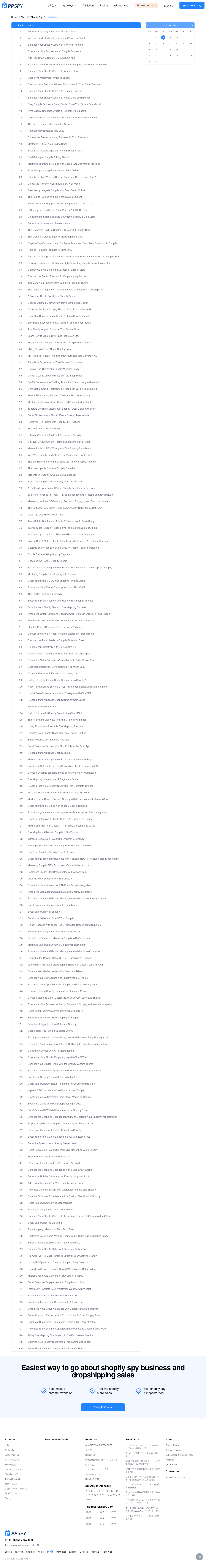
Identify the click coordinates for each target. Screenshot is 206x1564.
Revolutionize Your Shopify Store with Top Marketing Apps (59, 653)
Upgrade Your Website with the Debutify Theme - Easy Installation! (63, 547)
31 (163, 61)
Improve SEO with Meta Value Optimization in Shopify (56, 1090)
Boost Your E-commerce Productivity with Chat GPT (55, 1011)
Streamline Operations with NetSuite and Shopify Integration (60, 891)
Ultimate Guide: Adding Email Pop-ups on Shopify (54, 435)
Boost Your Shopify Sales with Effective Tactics (53, 31)
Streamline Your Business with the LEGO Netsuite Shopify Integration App (67, 1044)
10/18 (113, 1523)
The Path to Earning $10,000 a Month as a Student (55, 197)
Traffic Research (13, 1478)
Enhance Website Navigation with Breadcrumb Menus (57, 971)
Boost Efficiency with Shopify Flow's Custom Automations (58, 415)
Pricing (104, 5)
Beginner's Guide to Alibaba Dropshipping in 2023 (54, 1103)
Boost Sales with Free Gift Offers (45, 1222)
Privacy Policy (172, 1445)
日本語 (50, 1551)
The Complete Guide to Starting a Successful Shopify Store (59, 230)
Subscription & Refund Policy (179, 1454)
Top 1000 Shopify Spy (32, 17)
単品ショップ (11, 1483)
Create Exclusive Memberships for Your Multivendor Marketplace (62, 117)
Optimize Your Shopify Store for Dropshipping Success (57, 607)
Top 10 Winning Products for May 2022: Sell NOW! (55, 481)
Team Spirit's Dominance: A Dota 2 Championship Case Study (61, 521)
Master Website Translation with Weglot (49, 1156)
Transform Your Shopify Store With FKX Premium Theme (58, 283)
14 (191, 43)
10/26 (113, 1511)
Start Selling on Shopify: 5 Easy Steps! (48, 157)
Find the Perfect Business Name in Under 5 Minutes (55, 627)
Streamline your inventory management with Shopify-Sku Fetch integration (67, 812)
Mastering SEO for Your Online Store (47, 144)
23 (156, 55)
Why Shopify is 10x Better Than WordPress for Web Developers (62, 534)
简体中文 (19, 1551)
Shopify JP (90, 1454)
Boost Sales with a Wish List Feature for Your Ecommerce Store (62, 1083)
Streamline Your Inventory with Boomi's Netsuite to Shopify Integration (65, 1070)
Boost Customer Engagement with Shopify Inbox (53, 905)
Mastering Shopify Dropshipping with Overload (53, 574)
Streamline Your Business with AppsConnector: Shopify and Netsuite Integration (70, 1004)
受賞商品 (89, 1464)
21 (191, 49)
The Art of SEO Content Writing (44, 428)
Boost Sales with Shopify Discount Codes (50, 1203)
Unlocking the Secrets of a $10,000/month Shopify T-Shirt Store (61, 216)
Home (14, 17)
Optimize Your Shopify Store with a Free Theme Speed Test (59, 1341)
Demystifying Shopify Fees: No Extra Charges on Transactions (61, 633)
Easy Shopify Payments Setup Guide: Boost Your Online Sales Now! (64, 104)
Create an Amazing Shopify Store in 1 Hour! (51, 852)
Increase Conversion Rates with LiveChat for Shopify (56, 839)
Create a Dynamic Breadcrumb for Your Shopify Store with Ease (62, 772)
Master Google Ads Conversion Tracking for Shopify (55, 1275)
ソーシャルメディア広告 (97, 1469)
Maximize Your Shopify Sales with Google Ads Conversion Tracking (64, 163)
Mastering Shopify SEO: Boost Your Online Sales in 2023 (58, 865)
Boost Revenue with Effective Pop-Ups (48, 739)
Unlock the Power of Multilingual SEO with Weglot (54, 183)
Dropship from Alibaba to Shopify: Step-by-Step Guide (56, 700)
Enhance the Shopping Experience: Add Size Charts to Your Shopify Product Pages (72, 1116)
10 (163, 43)
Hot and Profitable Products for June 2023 (50, 249)
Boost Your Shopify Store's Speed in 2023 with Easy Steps (59, 1136)
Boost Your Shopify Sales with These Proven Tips (54, 931)
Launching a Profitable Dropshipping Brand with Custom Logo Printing (65, 964)
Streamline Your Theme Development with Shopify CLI (57, 587)
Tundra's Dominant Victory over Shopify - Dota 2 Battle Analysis (62, 408)
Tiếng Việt (107, 1551)
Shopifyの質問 (92, 1478)
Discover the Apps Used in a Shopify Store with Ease (56, 640)
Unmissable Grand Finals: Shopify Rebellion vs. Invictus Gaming (62, 388)
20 (184, 49)
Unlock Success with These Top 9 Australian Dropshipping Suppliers (64, 925)
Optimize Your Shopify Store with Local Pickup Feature (57, 733)
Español (73, 1551)
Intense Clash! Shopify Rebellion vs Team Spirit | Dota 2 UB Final (63, 527)
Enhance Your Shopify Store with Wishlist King (53, 71)
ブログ (88, 1449)
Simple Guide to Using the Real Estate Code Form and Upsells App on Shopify (70, 567)
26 (177, 55)
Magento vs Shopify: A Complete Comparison (52, 475)
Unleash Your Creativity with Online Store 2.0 (52, 647)
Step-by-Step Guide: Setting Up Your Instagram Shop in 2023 (60, 1123)
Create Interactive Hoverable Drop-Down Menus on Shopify (59, 1097)
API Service (121, 5)
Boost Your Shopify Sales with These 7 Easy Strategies (57, 805)
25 (170, 55)
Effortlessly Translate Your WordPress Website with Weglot (59, 1289)
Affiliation (170, 1459)
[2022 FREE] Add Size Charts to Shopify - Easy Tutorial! (58, 1262)
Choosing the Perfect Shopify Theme (47, 561)
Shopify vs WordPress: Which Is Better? (49, 77)
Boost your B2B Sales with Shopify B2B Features (54, 422)
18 (170, 49)
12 (177, 43)
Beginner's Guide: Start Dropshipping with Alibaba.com (57, 872)
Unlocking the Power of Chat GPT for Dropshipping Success (60, 958)
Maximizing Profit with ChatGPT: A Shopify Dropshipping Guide (61, 825)
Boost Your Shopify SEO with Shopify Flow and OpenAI (57, 580)
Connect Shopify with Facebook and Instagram (53, 673)
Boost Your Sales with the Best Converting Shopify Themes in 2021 (64, 766)
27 (184, 55)
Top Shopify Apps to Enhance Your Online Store (53, 329)
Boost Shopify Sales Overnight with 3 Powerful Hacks (56, 1348)
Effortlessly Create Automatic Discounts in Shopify (54, 1130)
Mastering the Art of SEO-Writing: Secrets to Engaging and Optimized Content (69, 501)
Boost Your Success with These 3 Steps (49, 223)
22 (149, 55)
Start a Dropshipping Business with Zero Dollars (53, 170)
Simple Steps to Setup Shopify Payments (50, 554)
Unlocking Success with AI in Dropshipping (51, 1050)
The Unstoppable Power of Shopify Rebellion (52, 468)
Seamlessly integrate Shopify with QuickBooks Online (56, 190)
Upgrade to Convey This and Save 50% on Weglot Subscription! (62, 1269)
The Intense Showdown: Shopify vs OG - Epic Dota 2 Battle (59, 342)
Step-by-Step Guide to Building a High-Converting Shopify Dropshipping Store (69, 263)
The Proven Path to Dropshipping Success (50, 124)
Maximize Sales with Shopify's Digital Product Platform (57, 944)
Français (95, 1551)
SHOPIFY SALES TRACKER (98, 1445)
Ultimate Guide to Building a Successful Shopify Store (56, 269)
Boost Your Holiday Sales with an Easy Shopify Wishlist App (60, 1176)
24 (163, 55)
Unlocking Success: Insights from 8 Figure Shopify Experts (59, 316)
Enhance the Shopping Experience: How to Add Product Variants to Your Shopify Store (74, 256)
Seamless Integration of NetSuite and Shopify (52, 1024)
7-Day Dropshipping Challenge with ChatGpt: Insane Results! (60, 1335)
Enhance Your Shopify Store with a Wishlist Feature (55, 44)
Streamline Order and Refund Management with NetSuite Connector (64, 951)
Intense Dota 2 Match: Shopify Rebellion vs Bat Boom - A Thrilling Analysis (68, 541)
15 (149, 49)
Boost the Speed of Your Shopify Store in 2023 (52, 1143)
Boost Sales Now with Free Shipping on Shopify (53, 1017)
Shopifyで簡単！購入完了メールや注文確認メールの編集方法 (142, 1462)
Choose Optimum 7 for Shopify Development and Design (58, 302)
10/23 (113, 1517)
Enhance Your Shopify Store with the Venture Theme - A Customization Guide (69, 1216)
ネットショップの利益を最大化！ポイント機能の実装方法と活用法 (142, 1478)
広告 (7, 1445)
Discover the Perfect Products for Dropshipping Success (58, 276)
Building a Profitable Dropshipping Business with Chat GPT (59, 845)
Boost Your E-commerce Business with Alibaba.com (55, 1302)
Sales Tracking (12, 1454)
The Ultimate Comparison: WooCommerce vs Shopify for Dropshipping (65, 289)
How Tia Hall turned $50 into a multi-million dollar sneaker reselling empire (68, 686)
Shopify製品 (10, 1464)
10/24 (101, 1517)
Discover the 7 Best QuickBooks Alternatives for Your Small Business (65, 84)
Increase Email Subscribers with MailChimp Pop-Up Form (58, 792)
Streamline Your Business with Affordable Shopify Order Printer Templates (67, 64)
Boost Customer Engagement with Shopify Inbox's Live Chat (60, 203)
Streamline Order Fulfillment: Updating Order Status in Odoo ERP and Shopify (69, 613)
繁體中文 (30, 1551)
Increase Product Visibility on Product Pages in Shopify (57, 38)
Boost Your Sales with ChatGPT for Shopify (51, 918)
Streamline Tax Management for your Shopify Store (55, 150)
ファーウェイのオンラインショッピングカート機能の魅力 (142, 1447)
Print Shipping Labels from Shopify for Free (51, 1229)
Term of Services (174, 1449)
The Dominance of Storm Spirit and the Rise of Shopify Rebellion (62, 461)
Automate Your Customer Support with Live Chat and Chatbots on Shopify (67, 1328)
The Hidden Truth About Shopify (45, 594)
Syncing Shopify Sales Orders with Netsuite (51, 1209)
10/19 (101, 1523)
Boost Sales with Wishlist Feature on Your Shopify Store (58, 1110)
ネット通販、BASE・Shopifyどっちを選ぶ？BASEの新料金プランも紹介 (142, 1509)
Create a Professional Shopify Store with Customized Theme (60, 819)
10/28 (88, 1511)
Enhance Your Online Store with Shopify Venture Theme (58, 977)
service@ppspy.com (175, 1477)
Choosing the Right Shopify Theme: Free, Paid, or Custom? (59, 309)
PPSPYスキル (11, 1493)
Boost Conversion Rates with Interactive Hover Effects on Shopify (63, 1150)
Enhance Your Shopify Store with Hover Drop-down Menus (59, 97)
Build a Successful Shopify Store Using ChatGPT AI (55, 713)
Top (199, 1556)
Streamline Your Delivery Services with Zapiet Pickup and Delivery (63, 1308)
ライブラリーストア (14, 1469)
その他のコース (92, 1474)
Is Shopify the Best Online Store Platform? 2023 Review (57, 210)
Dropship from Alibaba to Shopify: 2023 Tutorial (53, 832)
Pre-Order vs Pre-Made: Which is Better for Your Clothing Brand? (62, 1255)
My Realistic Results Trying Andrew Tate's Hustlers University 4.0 (62, 355)
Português (61, 1551)
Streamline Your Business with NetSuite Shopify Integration (59, 885)
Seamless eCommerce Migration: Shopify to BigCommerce (59, 938)
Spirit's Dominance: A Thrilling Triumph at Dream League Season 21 (64, 382)
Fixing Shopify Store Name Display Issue (50, 349)
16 (156, 49)
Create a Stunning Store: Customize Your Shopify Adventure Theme (64, 997)
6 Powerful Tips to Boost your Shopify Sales (51, 296)
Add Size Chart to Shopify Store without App (51, 58)
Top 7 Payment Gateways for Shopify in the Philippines (57, 719)
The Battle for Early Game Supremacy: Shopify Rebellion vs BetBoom (65, 508)
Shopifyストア (11, 1474)
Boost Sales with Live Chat (42, 706)
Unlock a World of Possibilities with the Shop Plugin (55, 375)
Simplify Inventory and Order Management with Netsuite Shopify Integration (68, 1037)
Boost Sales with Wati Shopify (44, 911)
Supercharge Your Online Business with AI (50, 1030)
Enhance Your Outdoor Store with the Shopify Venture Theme (60, 1064)
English (8, 1551)
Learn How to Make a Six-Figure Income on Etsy (53, 336)
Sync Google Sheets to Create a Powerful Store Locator (57, 111)
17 (163, 49)
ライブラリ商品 (12, 1459)
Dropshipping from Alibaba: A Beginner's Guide (53, 779)
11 (170, 43)
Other (88, 1499)
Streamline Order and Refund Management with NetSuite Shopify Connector (68, 898)
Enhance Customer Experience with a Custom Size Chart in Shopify (64, 1196)
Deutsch (84, 1551)
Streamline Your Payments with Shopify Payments (54, 51)
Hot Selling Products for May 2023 (46, 130)
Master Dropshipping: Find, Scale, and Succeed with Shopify (60, 402)
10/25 (88, 1517)
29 (149, 61)
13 (184, 43)
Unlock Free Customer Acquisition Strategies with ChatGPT (59, 693)
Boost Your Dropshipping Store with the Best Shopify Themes (60, 600)
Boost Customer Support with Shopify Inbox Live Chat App (59, 746)
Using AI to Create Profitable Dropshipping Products (55, 726)
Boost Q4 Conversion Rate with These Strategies (54, 1242)
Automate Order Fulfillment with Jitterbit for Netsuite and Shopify (62, 1189)
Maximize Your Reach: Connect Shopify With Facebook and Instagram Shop (68, 799)
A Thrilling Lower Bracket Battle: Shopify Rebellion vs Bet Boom (62, 488)
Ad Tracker (10, 1449)
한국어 (41, 1551)
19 (177, 49)
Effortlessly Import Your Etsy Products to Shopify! (54, 1163)
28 (191, 55)
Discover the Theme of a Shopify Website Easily (53, 369)
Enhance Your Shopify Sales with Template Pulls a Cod (57, 1249)
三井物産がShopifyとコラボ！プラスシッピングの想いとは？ (142, 1501)
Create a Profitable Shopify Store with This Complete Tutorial (60, 786)
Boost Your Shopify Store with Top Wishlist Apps (53, 1077)
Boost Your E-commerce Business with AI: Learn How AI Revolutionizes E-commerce (73, 858)
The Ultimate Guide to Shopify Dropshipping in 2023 (56, 236)
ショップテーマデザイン (16, 1488)
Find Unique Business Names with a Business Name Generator (62, 620)
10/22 (88, 1523)
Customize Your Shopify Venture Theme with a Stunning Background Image (68, 1236)
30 (156, 61)
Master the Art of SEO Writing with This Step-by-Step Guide (59, 448)
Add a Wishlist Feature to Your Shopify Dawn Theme (56, 1183)
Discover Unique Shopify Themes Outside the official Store (59, 441)
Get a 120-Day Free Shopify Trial (45, 514)
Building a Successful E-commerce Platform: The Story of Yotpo (62, 1322)
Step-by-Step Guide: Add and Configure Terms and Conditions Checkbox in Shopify (72, 243)
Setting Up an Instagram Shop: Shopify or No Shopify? (57, 680)
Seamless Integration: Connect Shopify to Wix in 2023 (56, 666)
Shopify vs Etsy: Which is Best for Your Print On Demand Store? (62, 177)
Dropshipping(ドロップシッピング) (102, 1459)
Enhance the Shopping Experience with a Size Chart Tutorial (60, 1169)
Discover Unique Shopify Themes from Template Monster (58, 991)
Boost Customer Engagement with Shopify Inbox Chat (56, 1282)
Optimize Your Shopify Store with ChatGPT (51, 878)
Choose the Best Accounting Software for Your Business (58, 137)
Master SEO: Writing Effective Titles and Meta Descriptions (59, 395)
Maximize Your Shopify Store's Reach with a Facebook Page (60, 759)
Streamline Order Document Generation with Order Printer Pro (61, 660)
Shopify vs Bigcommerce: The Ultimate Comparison (55, 362)
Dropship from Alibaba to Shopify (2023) (49, 752)
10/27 (101, 1511)
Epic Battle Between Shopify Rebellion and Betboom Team (59, 322)
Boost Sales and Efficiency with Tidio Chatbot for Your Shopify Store (64, 1315)
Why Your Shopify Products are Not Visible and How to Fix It (60, 455)
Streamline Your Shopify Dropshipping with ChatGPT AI (57, 1057)
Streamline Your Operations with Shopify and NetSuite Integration (63, 984)
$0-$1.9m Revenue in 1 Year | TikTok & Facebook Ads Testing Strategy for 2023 (70, 494)
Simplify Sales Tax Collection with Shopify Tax (52, 1295)
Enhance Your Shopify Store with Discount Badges (55, 91)
